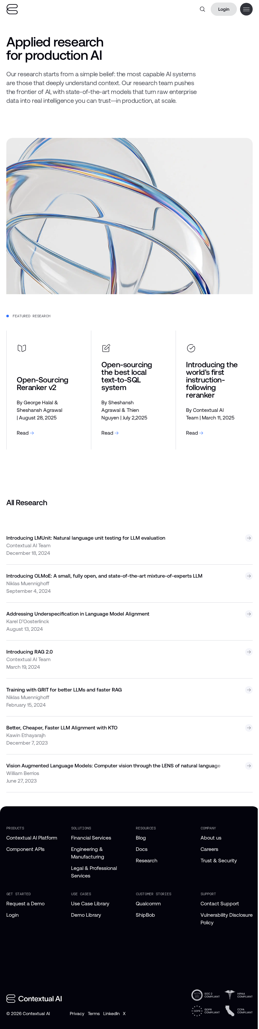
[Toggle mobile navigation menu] (246, 9)
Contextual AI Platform (31, 838)
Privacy (77, 1013)
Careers (209, 849)
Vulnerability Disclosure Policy (227, 919)
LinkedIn (111, 1013)
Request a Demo (25, 904)
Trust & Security (219, 861)
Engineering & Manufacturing (87, 853)
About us (211, 838)
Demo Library (86, 915)
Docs (142, 849)
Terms (93, 1013)
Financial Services (91, 838)
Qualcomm (148, 904)
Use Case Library (90, 904)
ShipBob (145, 915)
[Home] (12, 9)
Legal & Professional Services (94, 872)
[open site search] (202, 9)
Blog (141, 838)
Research (146, 861)
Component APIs (25, 849)
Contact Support (220, 904)
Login (223, 9)
